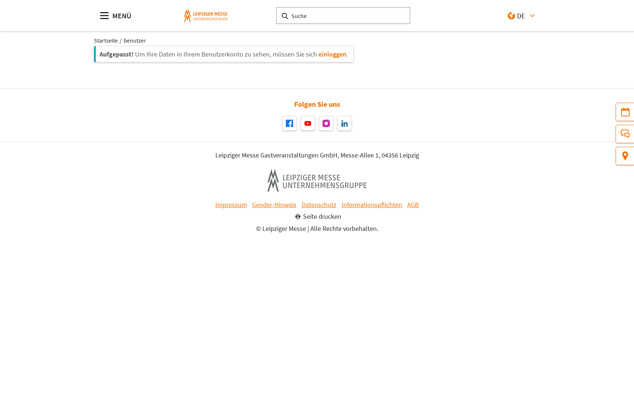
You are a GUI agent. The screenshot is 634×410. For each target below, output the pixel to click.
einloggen (332, 54)
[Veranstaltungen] (625, 112)
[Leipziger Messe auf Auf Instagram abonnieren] (326, 123)
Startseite (106, 40)
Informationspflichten (372, 205)
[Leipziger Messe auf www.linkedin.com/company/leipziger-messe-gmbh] (344, 123)
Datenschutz (319, 205)
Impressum (231, 205)
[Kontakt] (625, 134)
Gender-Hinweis (274, 205)
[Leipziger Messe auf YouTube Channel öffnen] (307, 123)
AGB (413, 205)
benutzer (135, 40)
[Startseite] (205, 15)
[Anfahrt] (625, 156)
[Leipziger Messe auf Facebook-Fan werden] (289, 123)
